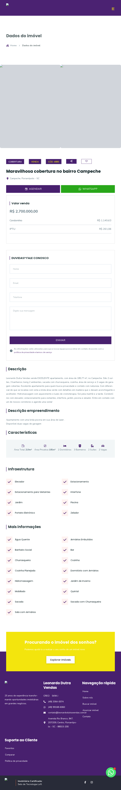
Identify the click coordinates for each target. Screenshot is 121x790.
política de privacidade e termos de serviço (33, 352)
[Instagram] (91, 782)
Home (13, 45)
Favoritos (8, 748)
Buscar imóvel (88, 703)
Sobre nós (86, 697)
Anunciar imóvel (89, 710)
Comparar (8, 754)
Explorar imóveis (60, 659)
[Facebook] (85, 782)
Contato (85, 716)
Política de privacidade (15, 761)
